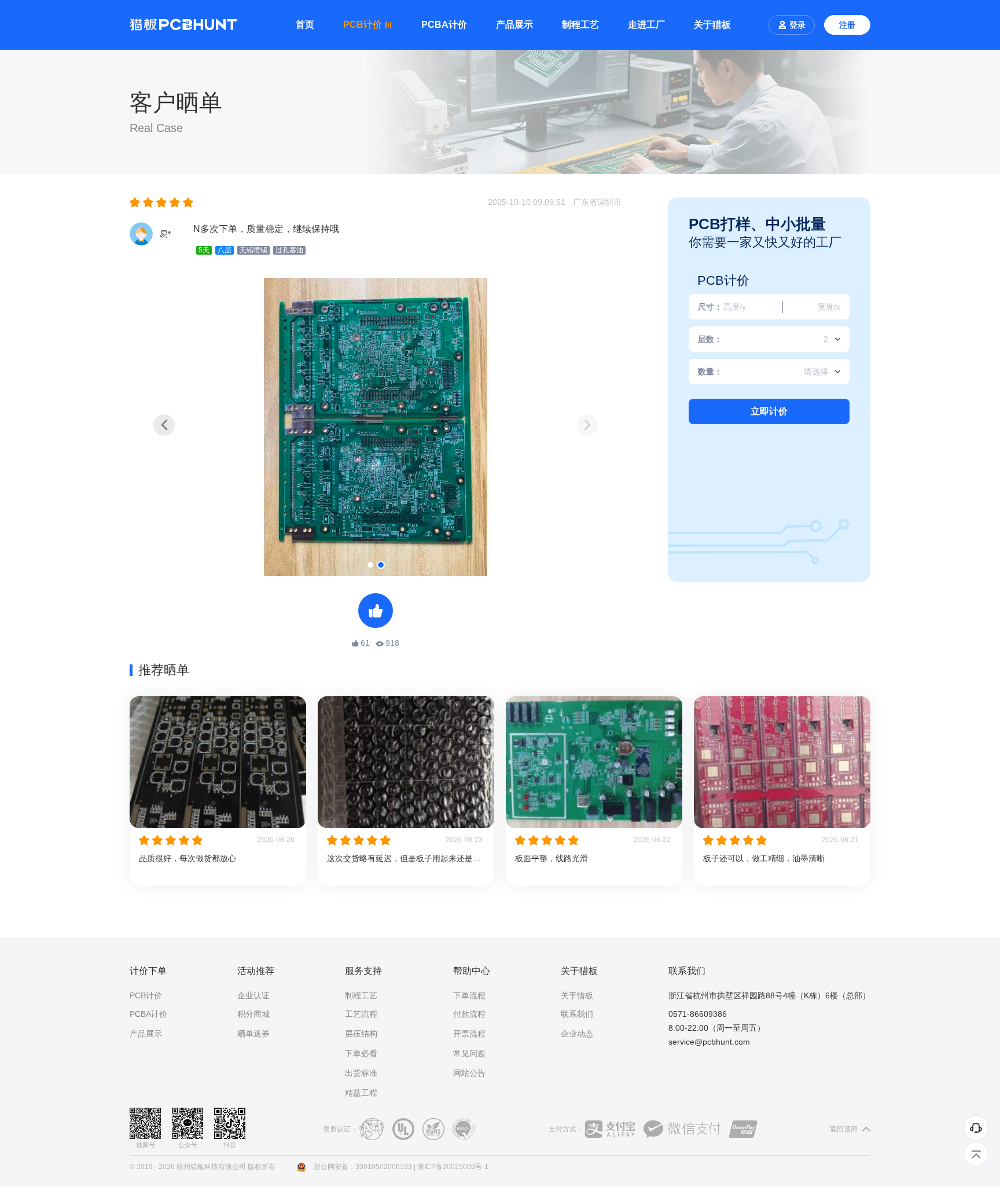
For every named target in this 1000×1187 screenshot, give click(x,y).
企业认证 (253, 995)
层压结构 (361, 1033)
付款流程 (469, 1014)
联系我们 (577, 1014)
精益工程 (361, 1092)
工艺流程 (361, 1014)
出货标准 (361, 1073)
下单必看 (361, 1053)
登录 (797, 25)
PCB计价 (146, 995)
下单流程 (469, 995)
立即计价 (769, 411)
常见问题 (469, 1053)
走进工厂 (646, 25)
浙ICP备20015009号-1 (452, 1167)
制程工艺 (580, 25)
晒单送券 (253, 1033)
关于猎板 (712, 25)
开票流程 (469, 1033)
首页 (305, 25)
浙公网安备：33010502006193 (363, 1167)
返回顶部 (844, 1129)
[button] (587, 425)
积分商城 (253, 1014)
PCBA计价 (444, 25)
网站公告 (469, 1073)
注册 (847, 25)
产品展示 (514, 25)
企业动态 (577, 1033)
